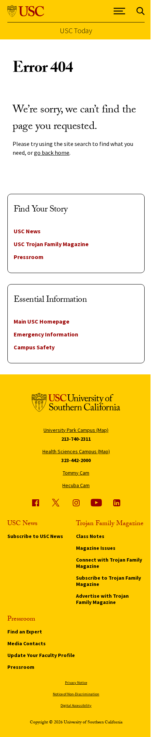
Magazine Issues (95, 548)
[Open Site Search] (141, 11)
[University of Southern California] (25, 11)
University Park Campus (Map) (76, 430)
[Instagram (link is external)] (76, 502)
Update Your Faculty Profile (41, 655)
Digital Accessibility (76, 705)
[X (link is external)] (55, 502)
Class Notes (90, 536)
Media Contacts (26, 643)
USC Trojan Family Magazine (51, 244)
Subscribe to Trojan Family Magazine (108, 580)
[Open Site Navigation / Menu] (119, 11)
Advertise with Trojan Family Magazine (102, 599)
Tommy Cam (76, 472)
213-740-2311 (76, 439)
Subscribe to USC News (35, 536)
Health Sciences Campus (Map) (76, 451)
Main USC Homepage (41, 321)
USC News (27, 231)
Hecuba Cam (76, 485)
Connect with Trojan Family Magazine (109, 562)
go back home (51, 152)
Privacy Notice (76, 682)
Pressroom (29, 257)
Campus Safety (34, 347)
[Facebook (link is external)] (35, 502)
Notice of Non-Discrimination (76, 694)
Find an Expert (24, 631)
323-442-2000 (76, 460)
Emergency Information (46, 334)
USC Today (76, 30)
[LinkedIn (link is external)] (116, 502)
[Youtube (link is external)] (96, 502)
